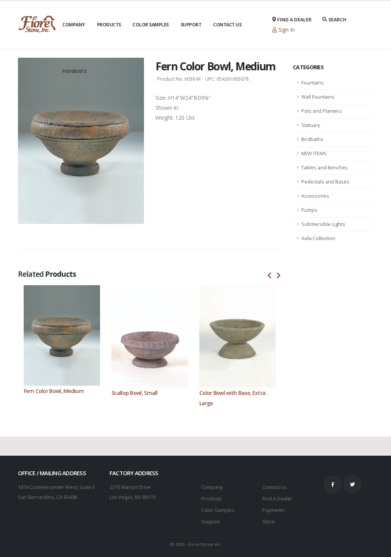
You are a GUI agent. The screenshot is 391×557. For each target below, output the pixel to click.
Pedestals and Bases (325, 182)
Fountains (312, 83)
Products (109, 24)
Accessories (315, 196)
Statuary (310, 125)
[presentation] (269, 275)
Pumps (309, 210)
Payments (74, 71)
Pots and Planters (321, 111)
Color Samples (150, 24)
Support (191, 24)
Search (336, 19)
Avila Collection (318, 238)
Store (268, 521)
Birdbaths (312, 139)
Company (73, 24)
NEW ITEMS (314, 153)
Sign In (286, 29)
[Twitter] (352, 484)
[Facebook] (332, 484)
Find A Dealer (277, 498)
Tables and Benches (324, 167)
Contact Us (227, 24)
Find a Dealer (294, 19)
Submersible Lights (323, 224)
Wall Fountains (317, 97)
